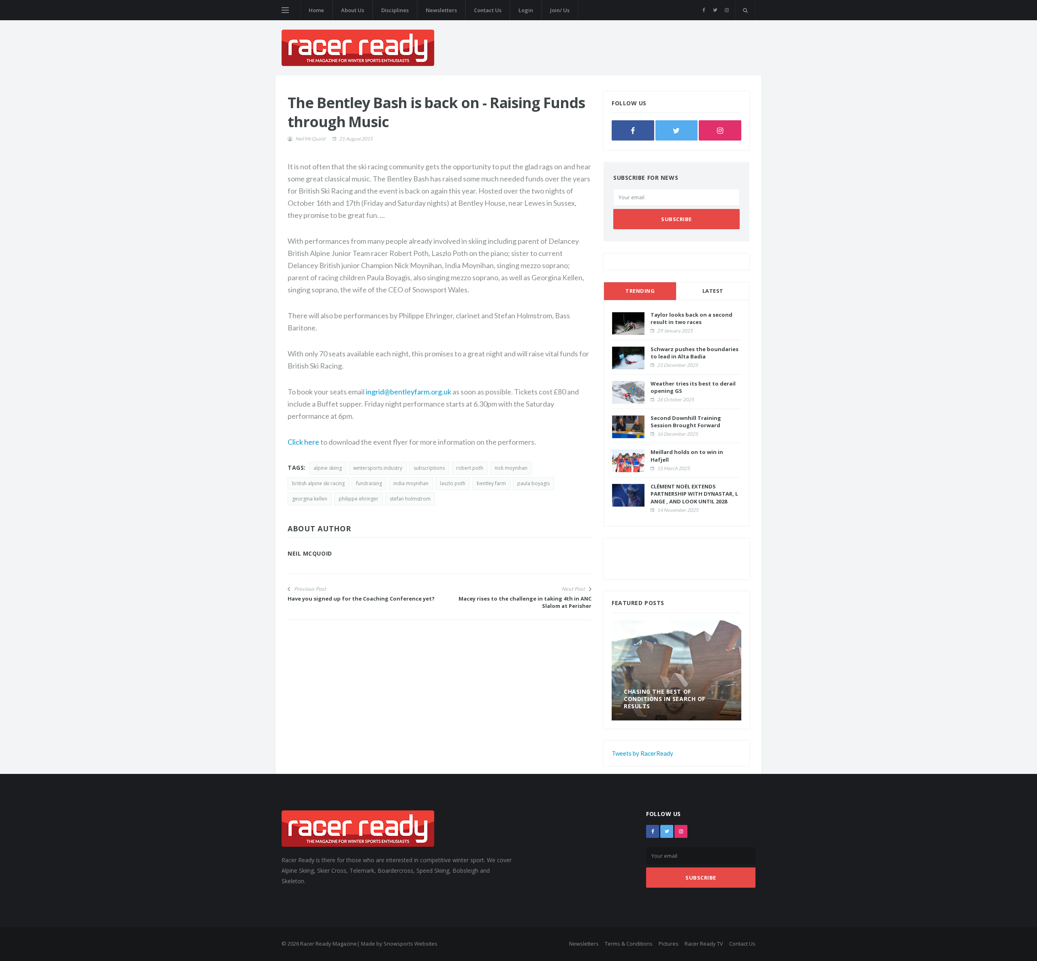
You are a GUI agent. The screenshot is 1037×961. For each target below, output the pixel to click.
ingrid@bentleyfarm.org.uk (408, 391)
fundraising (369, 483)
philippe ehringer (358, 498)
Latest (712, 290)
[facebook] (703, 10)
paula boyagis (533, 483)
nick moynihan (511, 468)
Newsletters (441, 10)
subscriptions (429, 468)
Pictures (669, 943)
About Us (352, 10)
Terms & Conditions (629, 943)
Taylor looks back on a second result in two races (691, 318)
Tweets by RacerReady (642, 753)
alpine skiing (328, 468)
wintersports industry (377, 468)
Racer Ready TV (704, 943)
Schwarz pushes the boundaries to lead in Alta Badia (694, 352)
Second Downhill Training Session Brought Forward (686, 421)
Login (525, 10)
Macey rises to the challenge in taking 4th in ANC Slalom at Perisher (525, 602)
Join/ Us (560, 10)
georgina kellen (309, 498)
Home (316, 10)
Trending (640, 290)
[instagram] (726, 10)
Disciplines (395, 10)
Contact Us (487, 10)
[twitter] (715, 10)
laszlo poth (452, 483)
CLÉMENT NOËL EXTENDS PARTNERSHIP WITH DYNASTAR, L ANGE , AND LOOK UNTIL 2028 (694, 494)
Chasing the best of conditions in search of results (664, 699)
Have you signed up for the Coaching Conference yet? (361, 598)
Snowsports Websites (410, 943)
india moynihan (411, 483)
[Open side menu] (285, 10)
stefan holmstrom (410, 498)
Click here (303, 441)
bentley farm (491, 483)
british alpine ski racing (318, 483)
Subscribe (676, 219)
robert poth (469, 468)
